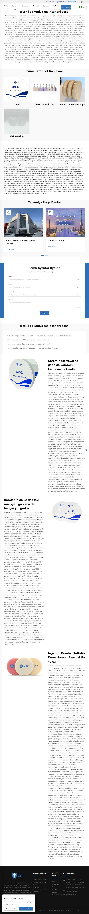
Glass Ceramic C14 (44, 104)
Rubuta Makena (56, 6)
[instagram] (82, 1)
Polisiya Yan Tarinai (72, 910)
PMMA (35, 885)
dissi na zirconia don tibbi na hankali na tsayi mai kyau (28, 340)
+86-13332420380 (70, 2)
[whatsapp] (84, 1)
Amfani (36, 6)
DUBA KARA (10, 249)
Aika (44, 313)
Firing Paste (36, 887)
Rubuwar (25, 6)
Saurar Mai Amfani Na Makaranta (39, 890)
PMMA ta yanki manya (72, 104)
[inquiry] (86, 450)
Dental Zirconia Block (39, 879)
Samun (46, 6)
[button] (42, 255)
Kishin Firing (17, 136)
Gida (6, 6)
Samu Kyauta (66, 7)
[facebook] (79, 1)
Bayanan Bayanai (17, 89)
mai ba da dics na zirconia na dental (21, 348)
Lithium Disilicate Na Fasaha (41, 882)
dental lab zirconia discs (48, 348)
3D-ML (16, 104)
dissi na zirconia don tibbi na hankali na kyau (54, 336)
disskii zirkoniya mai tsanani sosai (20, 336)
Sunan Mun (14, 6)
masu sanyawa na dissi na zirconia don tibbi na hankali (28, 344)
